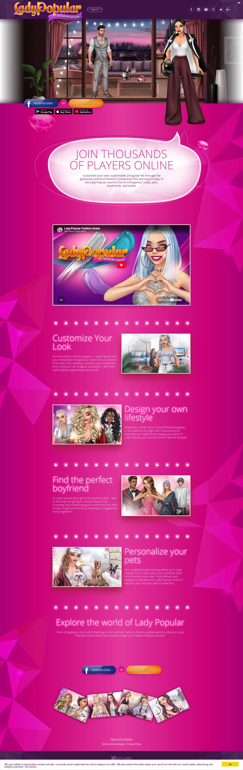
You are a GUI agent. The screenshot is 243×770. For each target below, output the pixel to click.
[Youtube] (206, 9)
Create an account (86, 103)
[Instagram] (198, 9)
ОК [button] (230, 764)
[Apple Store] (63, 111)
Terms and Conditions (113, 743)
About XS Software (121, 739)
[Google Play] (44, 111)
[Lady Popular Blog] (228, 9)
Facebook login (43, 103)
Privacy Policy (134, 743)
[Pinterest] (213, 9)
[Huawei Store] (83, 111)
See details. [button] (31, 766)
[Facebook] (191, 9)
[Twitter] (220, 9)
